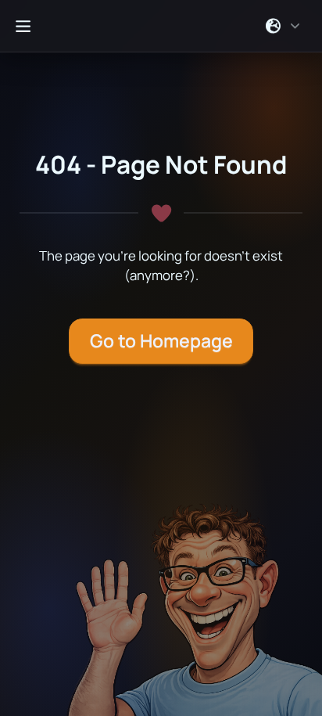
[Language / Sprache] (283, 25)
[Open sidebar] (22, 25)
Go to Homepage (161, 341)
